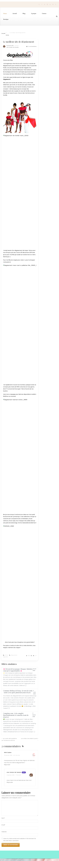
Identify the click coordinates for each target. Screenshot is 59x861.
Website (4, 832)
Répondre (7, 765)
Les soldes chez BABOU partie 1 (29, 738)
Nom (3, 818)
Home (7, 35)
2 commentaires (32, 46)
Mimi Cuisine (7, 752)
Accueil (3, 33)
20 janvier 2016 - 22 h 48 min (12, 755)
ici (10, 262)
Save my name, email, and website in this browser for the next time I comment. (19, 839)
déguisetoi (5, 656)
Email (3, 825)
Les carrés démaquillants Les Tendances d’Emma (9, 739)
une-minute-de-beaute (13, 47)
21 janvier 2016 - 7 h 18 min (14, 775)
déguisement (14, 655)
